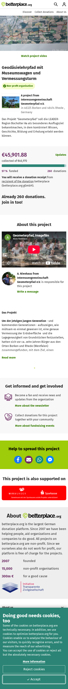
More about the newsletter (32, 405)
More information (34, 661)
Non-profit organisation (20, 85)
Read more (9, 357)
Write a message (28, 291)
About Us (61, 12)
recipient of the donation (18, 181)
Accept (35, 679)
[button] (18, 460)
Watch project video (34, 56)
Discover (27, 12)
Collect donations (44, 12)
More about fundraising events (34, 425)
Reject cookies (34, 669)
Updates (60, 154)
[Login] (64, 4)
